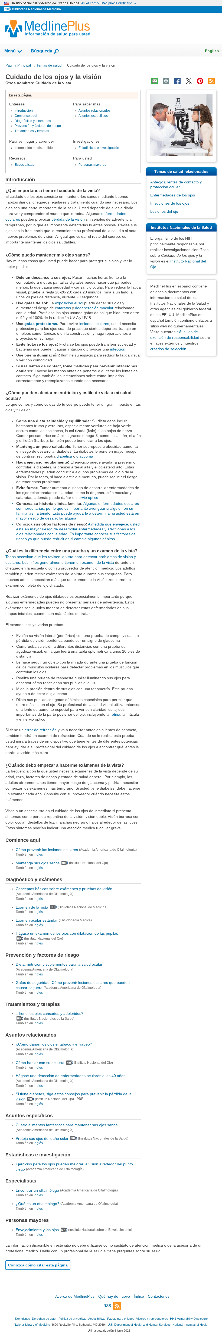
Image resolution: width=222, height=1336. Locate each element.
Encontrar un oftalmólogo (37, 1190)
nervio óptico (87, 497)
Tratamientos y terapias (32, 131)
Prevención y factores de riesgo (38, 126)
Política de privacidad (72, 1318)
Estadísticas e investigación (99, 148)
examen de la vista (98, 562)
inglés (38, 854)
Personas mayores (92, 165)
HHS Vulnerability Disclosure (189, 1318)
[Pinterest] (200, 81)
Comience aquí (26, 116)
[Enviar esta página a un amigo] (154, 81)
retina (115, 714)
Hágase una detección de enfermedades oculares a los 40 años (70, 1076)
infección (117, 349)
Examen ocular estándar (37, 920)
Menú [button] (10, 51)
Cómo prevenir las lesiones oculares (47, 849)
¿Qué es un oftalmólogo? (37, 1204)
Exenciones (22, 1318)
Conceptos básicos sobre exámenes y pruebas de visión (64, 889)
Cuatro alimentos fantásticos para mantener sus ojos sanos (66, 1125)
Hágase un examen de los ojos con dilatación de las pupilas (67, 933)
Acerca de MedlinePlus (74, 1296)
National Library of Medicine (32, 1324)
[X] (189, 81)
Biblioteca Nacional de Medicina (36, 9)
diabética (64, 456)
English (212, 51)
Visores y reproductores (152, 1318)
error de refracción (41, 730)
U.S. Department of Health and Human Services (139, 1324)
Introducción (24, 110)
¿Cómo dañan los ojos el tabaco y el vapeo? (54, 1044)
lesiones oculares (94, 323)
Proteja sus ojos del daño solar (42, 1138)
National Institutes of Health (190, 1324)
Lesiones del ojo (164, 211)
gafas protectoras (40, 323)
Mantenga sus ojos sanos (38, 863)
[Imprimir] (166, 81)
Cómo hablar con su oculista (40, 1062)
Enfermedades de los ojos (172, 195)
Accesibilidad (96, 1318)
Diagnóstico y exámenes (33, 121)
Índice (139, 1296)
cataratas (63, 308)
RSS (107, 1305)
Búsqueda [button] (41, 52)
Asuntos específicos (93, 116)
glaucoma (84, 456)
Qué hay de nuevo (114, 1296)
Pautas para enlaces (120, 1318)
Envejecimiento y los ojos (37, 1230)
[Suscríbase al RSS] (211, 81)
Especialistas (24, 165)
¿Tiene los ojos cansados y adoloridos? (49, 1013)
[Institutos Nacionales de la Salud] (8, 9)
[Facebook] (177, 81)
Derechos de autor (44, 1318)
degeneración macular (94, 308)
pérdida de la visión (68, 219)
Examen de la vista (32, 907)
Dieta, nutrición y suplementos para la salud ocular (59, 964)
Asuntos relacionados (94, 110)
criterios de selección (168, 349)
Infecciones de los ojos (169, 203)
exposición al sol (69, 303)
